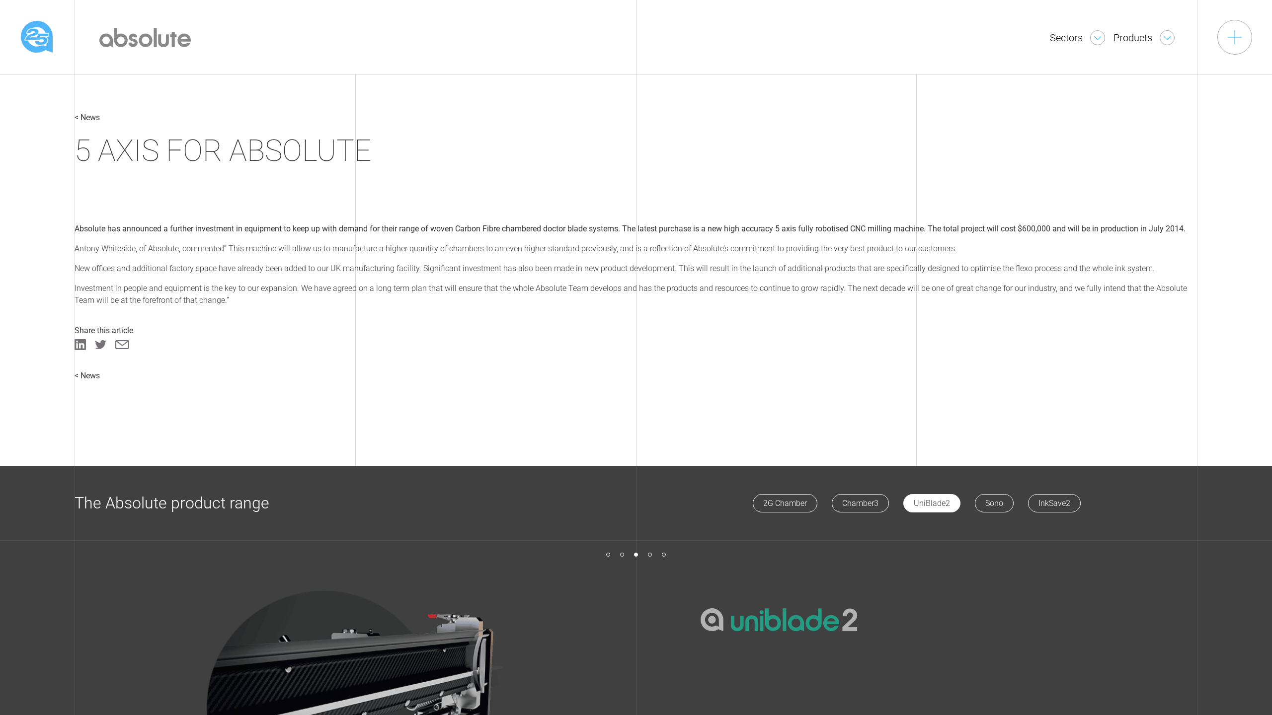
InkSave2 (1054, 503)
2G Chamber (785, 503)
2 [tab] (622, 555)
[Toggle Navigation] (1234, 37)
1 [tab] (608, 555)
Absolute (37, 37)
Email (122, 344)
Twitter (100, 344)
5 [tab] (664, 555)
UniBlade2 (932, 503)
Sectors (1067, 38)
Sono (994, 503)
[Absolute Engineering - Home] (145, 36)
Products (1134, 38)
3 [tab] (636, 555)
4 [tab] (650, 555)
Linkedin (80, 344)
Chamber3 (860, 503)
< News (87, 117)
